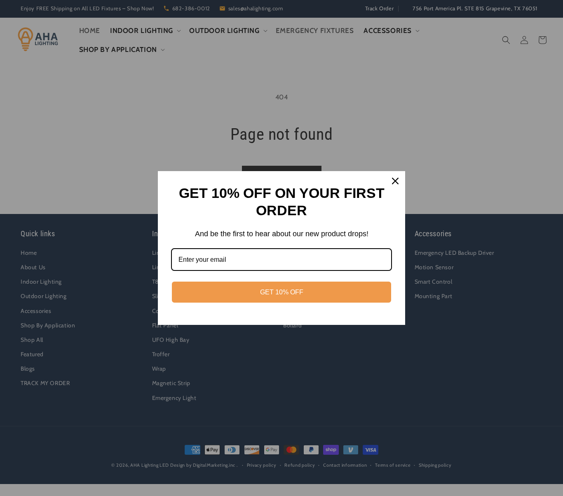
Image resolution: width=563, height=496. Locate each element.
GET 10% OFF (281, 292)
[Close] (395, 181)
